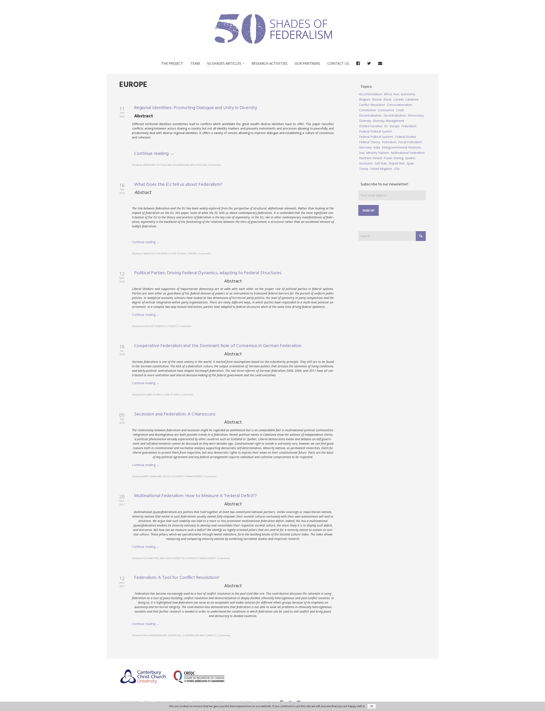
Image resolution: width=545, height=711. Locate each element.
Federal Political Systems (376, 137)
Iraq (361, 153)
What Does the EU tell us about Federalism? (178, 184)
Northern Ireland (370, 158)
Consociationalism (399, 105)
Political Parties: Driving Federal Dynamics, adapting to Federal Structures (207, 273)
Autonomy (408, 94)
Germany (365, 147)
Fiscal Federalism (410, 142)
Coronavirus (386, 110)
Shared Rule (397, 163)
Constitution (367, 110)
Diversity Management (388, 121)
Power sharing (393, 158)
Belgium (364, 99)
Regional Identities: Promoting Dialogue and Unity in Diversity (195, 108)
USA (397, 169)
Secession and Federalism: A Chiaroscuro (174, 414)
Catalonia (411, 99)
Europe (395, 126)
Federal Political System (375, 131)
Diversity (365, 121)
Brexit (387, 99)
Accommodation (370, 94)
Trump (363, 169)
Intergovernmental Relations (401, 147)
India (376, 147)
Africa (388, 94)
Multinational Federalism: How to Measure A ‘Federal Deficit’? (195, 496)
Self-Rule (381, 163)
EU (386, 126)
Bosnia (377, 99)
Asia (396, 94)
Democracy (416, 115)
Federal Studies (405, 137)
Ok (371, 706)
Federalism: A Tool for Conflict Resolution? (176, 577)
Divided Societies (371, 126)
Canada (398, 99)
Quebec (410, 158)
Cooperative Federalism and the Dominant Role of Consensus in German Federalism (217, 346)
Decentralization (394, 115)
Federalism (408, 126)
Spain (410, 163)
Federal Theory (369, 142)
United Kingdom (381, 169)
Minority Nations (377, 153)
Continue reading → (154, 153)
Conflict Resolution (372, 105)
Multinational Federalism (408, 153)
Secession (366, 163)
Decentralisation (370, 115)
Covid (400, 110)
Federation (389, 142)
